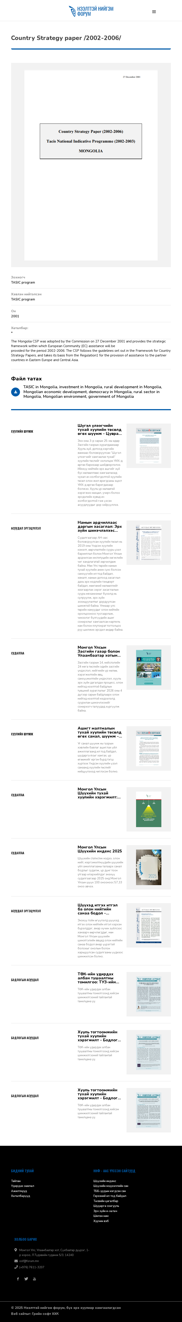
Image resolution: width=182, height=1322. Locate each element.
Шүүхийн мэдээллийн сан (110, 1187)
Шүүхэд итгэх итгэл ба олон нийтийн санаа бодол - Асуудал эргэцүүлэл (98, 910)
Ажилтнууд (19, 1192)
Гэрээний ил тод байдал (109, 1197)
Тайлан (16, 1182)
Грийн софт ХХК (45, 1315)
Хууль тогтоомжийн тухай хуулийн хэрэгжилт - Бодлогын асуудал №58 (100, 1095)
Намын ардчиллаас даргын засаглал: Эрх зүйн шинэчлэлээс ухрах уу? (100, 528)
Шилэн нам (101, 1217)
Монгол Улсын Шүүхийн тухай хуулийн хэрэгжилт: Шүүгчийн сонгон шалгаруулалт (97, 794)
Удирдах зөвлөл (22, 1187)
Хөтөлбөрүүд (20, 1197)
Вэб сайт (18, 1315)
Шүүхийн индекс (104, 1182)
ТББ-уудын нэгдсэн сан (109, 1192)
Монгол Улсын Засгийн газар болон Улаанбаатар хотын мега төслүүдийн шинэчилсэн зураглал (100, 653)
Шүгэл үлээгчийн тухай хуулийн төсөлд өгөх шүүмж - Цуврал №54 (99, 431)
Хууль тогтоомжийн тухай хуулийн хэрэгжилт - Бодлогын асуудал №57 (100, 1037)
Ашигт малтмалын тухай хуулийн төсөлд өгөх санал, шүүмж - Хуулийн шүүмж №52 (99, 734)
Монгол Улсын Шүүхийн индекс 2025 (100, 850)
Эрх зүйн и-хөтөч (105, 1212)
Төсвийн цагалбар (105, 1202)
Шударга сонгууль (106, 1207)
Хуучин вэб (101, 1222)
